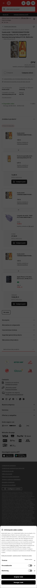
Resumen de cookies (27, 555)
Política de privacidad (6, 555)
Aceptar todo (18, 577)
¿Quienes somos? (17, 555)
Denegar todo (18, 582)
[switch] (30, 565)
